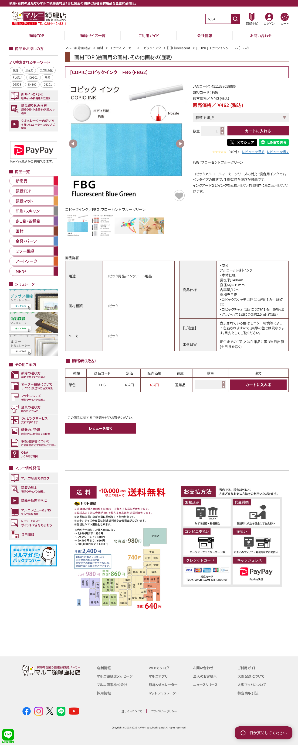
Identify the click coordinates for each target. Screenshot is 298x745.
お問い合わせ (261, 35)
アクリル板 (46, 70)
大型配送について (250, 676)
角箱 (47, 77)
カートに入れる (258, 131)
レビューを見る (253, 151)
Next (180, 143)
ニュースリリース (205, 684)
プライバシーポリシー (164, 711)
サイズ (29, 70)
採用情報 (104, 692)
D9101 (33, 77)
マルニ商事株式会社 (112, 684)
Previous (73, 143)
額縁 (15, 70)
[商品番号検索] (235, 19)
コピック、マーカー (122, 47)
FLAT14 (17, 77)
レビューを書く (278, 151)
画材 (100, 47)
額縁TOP (36, 35)
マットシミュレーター (164, 692)
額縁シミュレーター (163, 684)
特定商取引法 (247, 692)
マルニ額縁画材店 (78, 47)
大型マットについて (251, 684)
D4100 (32, 84)
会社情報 (204, 35)
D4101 (48, 84)
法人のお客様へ (205, 676)
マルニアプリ (158, 676)
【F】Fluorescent (178, 47)
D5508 (17, 84)
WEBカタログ (159, 667)
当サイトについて (131, 711)
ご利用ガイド (149, 35)
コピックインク (151, 47)
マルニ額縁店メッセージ (115, 676)
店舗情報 (104, 667)
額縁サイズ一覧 (92, 35)
